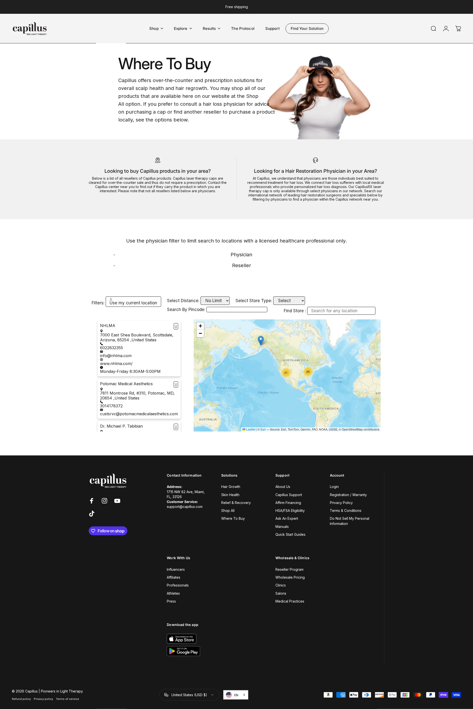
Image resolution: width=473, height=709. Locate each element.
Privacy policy (43, 699)
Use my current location (133, 302)
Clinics (280, 585)
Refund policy (21, 699)
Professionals (178, 585)
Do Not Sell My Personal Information (349, 520)
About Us (282, 486)
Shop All (228, 510)
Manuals (282, 526)
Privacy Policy (341, 503)
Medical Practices (289, 601)
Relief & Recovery (236, 503)
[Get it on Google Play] (183, 651)
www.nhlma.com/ (116, 363)
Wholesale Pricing (290, 577)
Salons (280, 593)
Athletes (173, 593)
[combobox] (235, 694)
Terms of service (67, 699)
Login (334, 486)
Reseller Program (289, 569)
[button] (261, 341)
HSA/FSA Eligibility (290, 510)
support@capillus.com (185, 506)
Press (171, 601)
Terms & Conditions (345, 510)
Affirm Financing (288, 503)
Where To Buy (233, 518)
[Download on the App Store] (181, 639)
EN (236, 695)
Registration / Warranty (348, 495)
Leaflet (250, 429)
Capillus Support (288, 495)
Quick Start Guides (290, 534)
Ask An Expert (286, 518)
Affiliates (173, 577)
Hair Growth (230, 486)
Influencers (176, 569)
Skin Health (230, 495)
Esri (263, 429)
